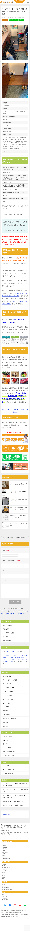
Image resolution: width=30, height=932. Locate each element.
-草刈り (3, 878)
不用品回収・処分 (13, 20)
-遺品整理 (3, 865)
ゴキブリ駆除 (6, 707)
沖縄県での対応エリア (9, 736)
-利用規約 (3, 886)
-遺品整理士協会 (5, 899)
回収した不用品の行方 (9, 751)
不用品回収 (6, 629)
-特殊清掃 (3, 872)
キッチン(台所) (20, 655)
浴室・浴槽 (17, 657)
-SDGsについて (5, 896)
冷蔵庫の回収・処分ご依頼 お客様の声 (22, 537)
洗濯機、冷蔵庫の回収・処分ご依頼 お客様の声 (19, 500)
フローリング (6, 655)
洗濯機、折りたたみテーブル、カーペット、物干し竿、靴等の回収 (18, 508)
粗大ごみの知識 (9, 773)
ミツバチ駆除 (8, 695)
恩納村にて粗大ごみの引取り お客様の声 (18, 524)
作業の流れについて (8, 740)
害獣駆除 (5, 710)
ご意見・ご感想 (5, 852)
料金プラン (6, 744)
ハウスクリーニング (10, 651)
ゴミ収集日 (6, 765)
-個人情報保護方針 (5, 887)
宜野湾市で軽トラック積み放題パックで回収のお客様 (18, 516)
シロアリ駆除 (6, 703)
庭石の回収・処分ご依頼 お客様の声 (13, 801)
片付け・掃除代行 (7, 625)
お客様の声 (4, 20)
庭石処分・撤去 (7, 676)
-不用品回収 (4, 864)
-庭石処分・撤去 (5, 869)
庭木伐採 (5, 722)
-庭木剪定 (3, 877)
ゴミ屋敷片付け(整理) (8, 633)
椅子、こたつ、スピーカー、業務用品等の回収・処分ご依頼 (8, 537)
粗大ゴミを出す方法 (8, 769)
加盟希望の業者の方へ (8, 814)
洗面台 (22, 657)
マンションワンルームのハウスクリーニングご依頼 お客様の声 (18, 484)
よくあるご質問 (7, 747)
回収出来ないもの (9, 755)
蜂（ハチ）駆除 (7, 683)
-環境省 (3, 894)
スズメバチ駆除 (9, 691)
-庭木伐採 (3, 875)
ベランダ (8, 659)
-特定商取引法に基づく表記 (7, 889)
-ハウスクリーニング (5, 870)
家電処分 (21, 20)
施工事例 (3, 850)
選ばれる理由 (4, 847)
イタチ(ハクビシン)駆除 (9, 718)
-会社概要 (3, 884)
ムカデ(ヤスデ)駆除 (8, 699)
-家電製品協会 (4, 898)
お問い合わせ (4, 855)
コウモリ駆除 (6, 714)
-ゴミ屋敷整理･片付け (6, 867)
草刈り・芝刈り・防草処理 (10, 680)
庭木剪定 (5, 726)
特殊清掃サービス (7, 640)
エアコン (13, 655)
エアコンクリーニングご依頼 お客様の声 (14, 805)
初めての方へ (4, 845)
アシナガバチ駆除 (9, 687)
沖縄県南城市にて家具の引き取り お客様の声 (18, 492)
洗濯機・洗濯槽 (9, 661)
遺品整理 (5, 636)
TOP (14, 826)
